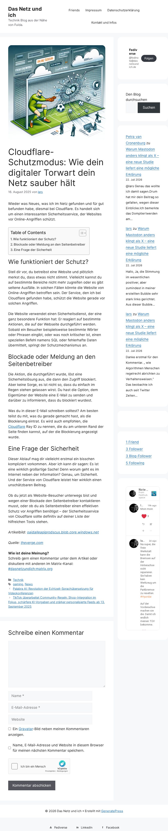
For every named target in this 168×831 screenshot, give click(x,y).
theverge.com (32, 543)
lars (129, 228)
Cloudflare (16, 427)
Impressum (93, 10)
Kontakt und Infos (104, 22)
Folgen (148, 58)
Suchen (149, 107)
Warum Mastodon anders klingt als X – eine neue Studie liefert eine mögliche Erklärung (142, 161)
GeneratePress (112, 811)
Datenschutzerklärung (123, 10)
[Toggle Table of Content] (80, 233)
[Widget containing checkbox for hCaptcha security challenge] (39, 766)
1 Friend (132, 442)
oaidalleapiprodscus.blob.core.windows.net (63, 532)
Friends (74, 10)
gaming (18, 584)
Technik (18, 580)
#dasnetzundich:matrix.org (30, 569)
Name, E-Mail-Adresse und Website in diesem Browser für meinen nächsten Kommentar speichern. (58, 748)
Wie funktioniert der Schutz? (34, 239)
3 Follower (134, 449)
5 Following (135, 463)
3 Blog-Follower (139, 456)
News (29, 584)
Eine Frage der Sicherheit (33, 250)
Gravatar (26, 729)
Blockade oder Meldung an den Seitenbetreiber (49, 244)
